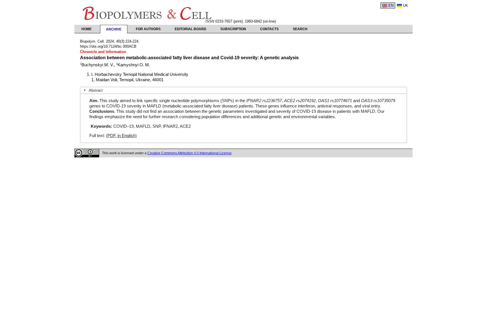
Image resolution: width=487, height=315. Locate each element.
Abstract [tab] (96, 90)
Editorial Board (190, 29)
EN (390, 5)
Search (300, 29)
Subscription (233, 29)
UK (405, 5)
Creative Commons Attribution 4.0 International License (189, 153)
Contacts (269, 29)
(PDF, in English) (121, 135)
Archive (113, 29)
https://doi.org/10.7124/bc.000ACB (108, 46)
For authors (148, 29)
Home (86, 29)
